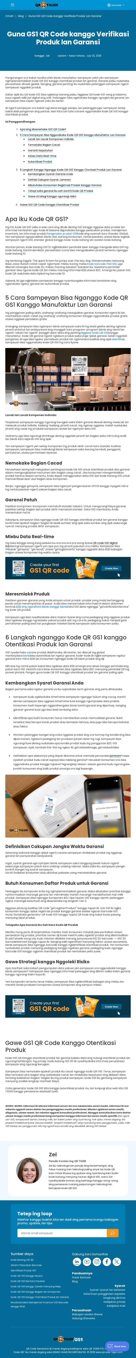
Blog (21, 16)
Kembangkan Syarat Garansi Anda (50, 174)
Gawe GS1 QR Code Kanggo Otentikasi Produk (49, 205)
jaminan (115, 756)
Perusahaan (81, 1310)
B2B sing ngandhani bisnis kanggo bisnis (41, 607)
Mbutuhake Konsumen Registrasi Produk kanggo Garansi (64, 185)
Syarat (120, 1286)
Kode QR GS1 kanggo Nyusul (26, 1275)
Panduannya (82, 1273)
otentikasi (118, 339)
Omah (9, 16)
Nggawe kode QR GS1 (94, 333)
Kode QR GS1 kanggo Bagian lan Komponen (35, 1291)
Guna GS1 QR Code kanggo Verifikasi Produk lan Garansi (64, 16)
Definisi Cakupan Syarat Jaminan (49, 180)
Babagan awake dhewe (87, 1314)
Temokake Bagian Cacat (44, 145)
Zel (48, 55)
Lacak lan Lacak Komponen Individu (51, 139)
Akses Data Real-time (42, 156)
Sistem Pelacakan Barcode (26, 1265)
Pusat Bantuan (81, 1277)
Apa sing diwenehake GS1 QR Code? (43, 129)
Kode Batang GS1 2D (22, 1260)
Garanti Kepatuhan (40, 150)
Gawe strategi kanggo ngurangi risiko (52, 196)
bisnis (26, 656)
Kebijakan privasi (114, 1302)
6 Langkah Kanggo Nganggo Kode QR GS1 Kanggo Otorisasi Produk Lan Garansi (71, 170)
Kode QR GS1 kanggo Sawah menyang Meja (36, 1286)
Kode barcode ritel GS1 (102, 264)
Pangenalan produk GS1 (61, 234)
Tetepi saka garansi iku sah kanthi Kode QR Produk (60, 191)
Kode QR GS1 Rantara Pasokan (28, 1281)
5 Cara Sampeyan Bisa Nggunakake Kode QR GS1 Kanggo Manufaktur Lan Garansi (72, 135)
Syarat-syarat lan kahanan (107, 1290)
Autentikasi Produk (40, 162)
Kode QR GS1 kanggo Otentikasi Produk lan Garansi (40, 1297)
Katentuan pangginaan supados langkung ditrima (104, 1296)
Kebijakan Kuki (116, 1306)
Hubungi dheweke (83, 1318)
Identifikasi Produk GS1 (23, 1270)
